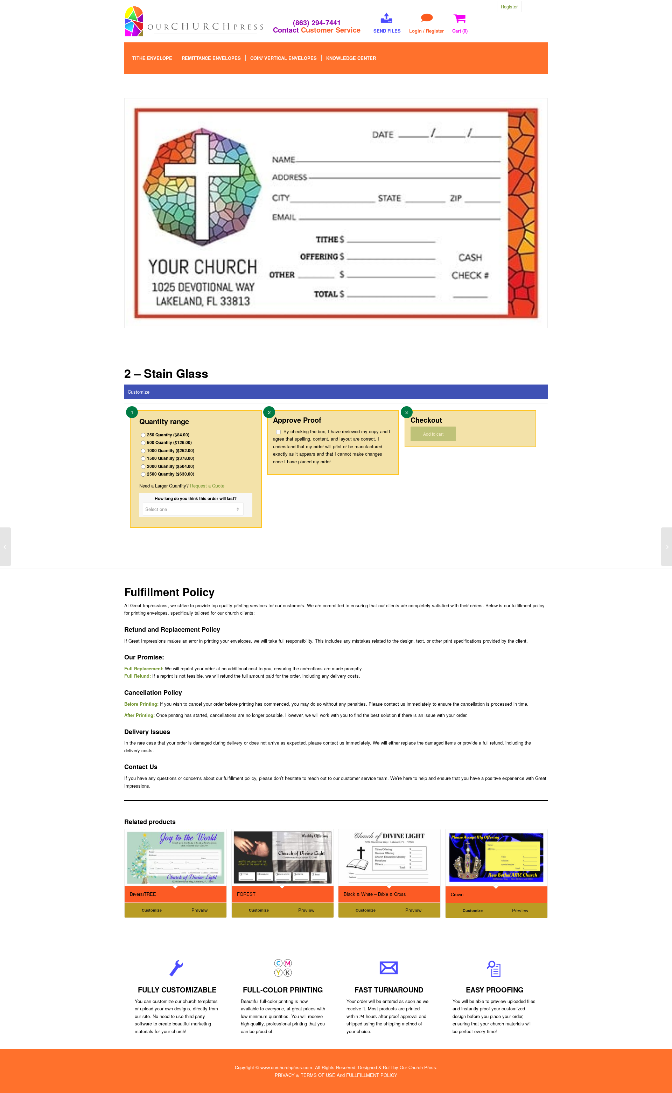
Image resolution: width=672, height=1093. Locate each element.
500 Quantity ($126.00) (169, 442)
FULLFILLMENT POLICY (371, 1075)
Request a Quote (207, 485)
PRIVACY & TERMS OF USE (305, 1075)
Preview (199, 910)
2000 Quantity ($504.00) (170, 466)
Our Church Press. (419, 1067)
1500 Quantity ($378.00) (170, 458)
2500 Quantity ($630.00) (170, 474)
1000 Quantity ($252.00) (170, 451)
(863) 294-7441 (317, 22)
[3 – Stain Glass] (666, 546)
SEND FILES (387, 30)
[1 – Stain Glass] (5, 546)
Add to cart (433, 434)
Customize (138, 391)
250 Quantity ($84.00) (168, 435)
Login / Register (426, 30)
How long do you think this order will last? (196, 498)
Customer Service (330, 30)
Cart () (460, 30)
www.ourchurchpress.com (286, 1067)
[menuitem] (152, 58)
